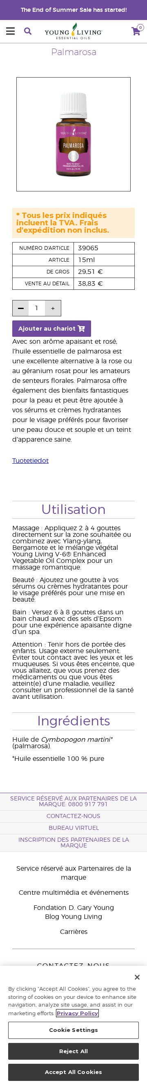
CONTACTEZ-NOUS (73, 816)
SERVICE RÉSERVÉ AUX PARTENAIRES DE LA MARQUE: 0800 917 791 (73, 801)
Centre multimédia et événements (74, 892)
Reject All (73, 1051)
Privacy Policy (77, 1013)
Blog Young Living (73, 917)
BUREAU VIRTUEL (74, 828)
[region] (73, 1025)
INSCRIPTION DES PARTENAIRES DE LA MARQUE (73, 843)
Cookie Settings (73, 1030)
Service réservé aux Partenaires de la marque (73, 873)
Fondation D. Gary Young (73, 908)
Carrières (73, 932)
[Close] (137, 977)
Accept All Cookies (73, 1072)
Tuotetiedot (30, 461)
